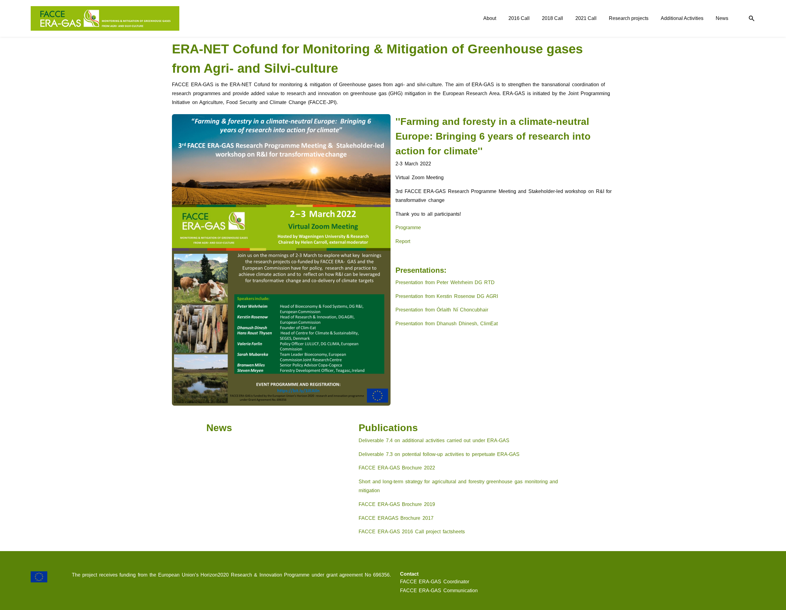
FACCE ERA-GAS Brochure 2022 (397, 467)
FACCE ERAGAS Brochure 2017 (396, 518)
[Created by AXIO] (750, 576)
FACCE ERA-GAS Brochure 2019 (397, 504)
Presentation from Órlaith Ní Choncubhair (441, 309)
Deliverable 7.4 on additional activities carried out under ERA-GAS (434, 440)
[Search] (751, 18)
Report (402, 241)
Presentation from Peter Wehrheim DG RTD (445, 282)
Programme (408, 227)
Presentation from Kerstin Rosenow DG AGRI (446, 296)
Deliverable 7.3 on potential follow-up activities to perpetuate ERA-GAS (439, 454)
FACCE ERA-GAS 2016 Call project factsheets (412, 531)
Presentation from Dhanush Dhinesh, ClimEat (446, 323)
